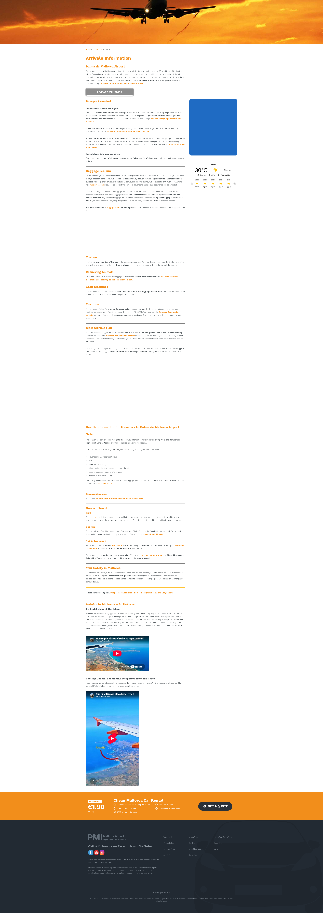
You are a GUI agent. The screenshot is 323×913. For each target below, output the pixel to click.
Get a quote (218, 806)
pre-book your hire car (153, 534)
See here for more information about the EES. (128, 131)
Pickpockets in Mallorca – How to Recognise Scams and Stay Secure (141, 592)
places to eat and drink (116, 335)
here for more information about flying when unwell (119, 498)
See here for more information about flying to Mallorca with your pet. (132, 278)
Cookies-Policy (169, 849)
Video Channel (219, 843)
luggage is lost (114, 207)
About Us (167, 854)
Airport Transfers (195, 837)
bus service (117, 545)
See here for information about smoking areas (121, 83)
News (216, 849)
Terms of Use (168, 837)
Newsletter (193, 854)
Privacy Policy (169, 843)
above (105, 483)
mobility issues (97, 184)
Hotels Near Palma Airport (223, 837)
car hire (131, 335)
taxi (96, 517)
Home (88, 49)
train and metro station (151, 555)
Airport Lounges (195, 849)
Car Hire (192, 843)
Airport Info (97, 49)
